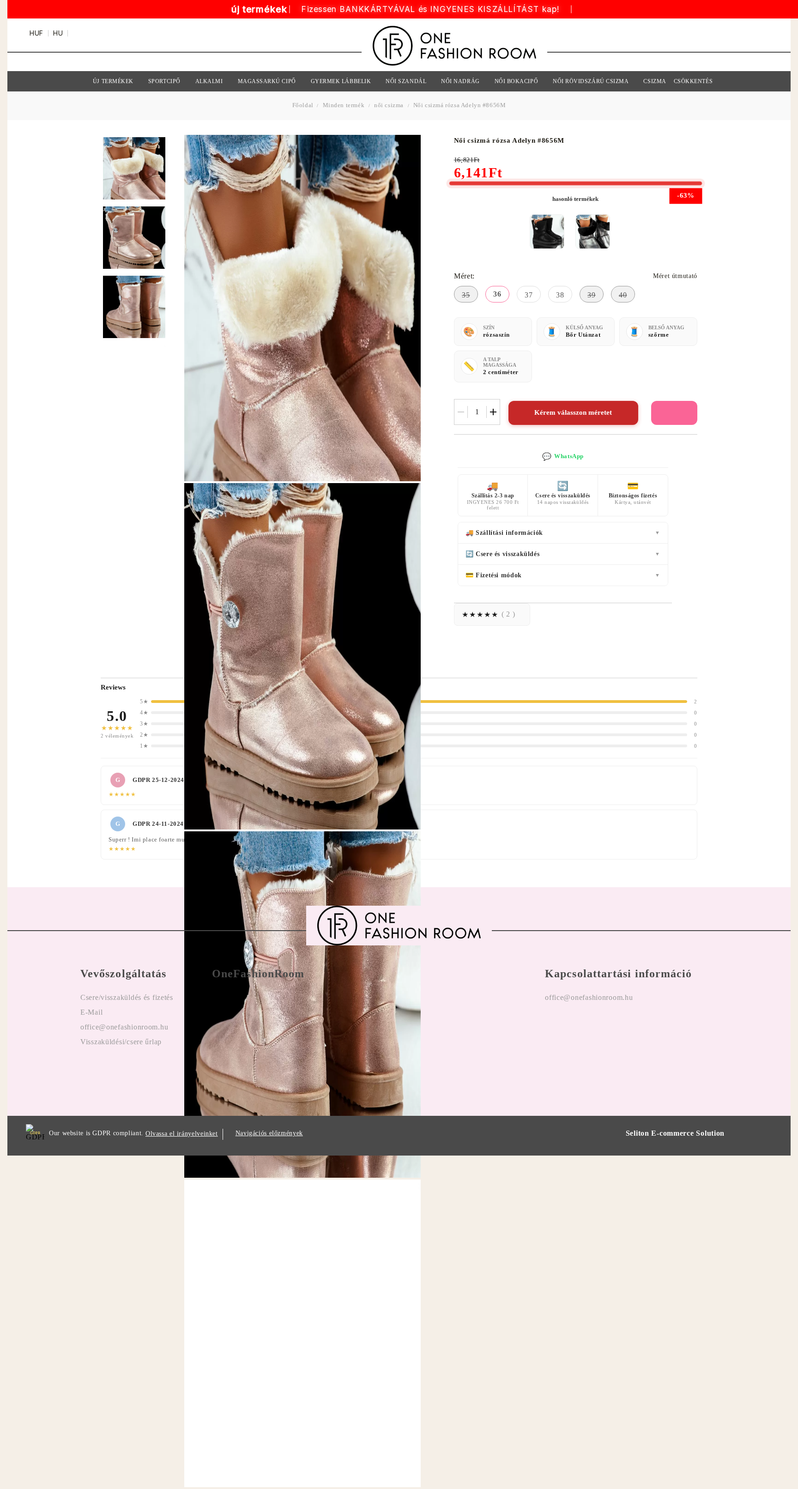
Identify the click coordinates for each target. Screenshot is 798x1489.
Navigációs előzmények (269, 1133)
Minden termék (344, 105)
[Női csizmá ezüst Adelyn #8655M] (592, 231)
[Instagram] (577, 1027)
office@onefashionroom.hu (589, 997)
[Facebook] (552, 1027)
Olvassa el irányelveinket (181, 1133)
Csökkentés (693, 81)
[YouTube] (602, 1027)
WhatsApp (563, 456)
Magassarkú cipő (267, 81)
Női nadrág (460, 81)
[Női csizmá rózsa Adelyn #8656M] (134, 168)
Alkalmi (209, 81)
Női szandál (406, 81)
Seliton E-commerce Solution (675, 1133)
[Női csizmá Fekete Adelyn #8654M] (547, 231)
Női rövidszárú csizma (591, 81)
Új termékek (113, 81)
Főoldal (303, 105)
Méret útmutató (675, 275)
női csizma (389, 105)
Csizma (654, 81)
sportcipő (164, 81)
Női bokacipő (516, 81)
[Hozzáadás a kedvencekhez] (674, 413)
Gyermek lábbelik (341, 81)
